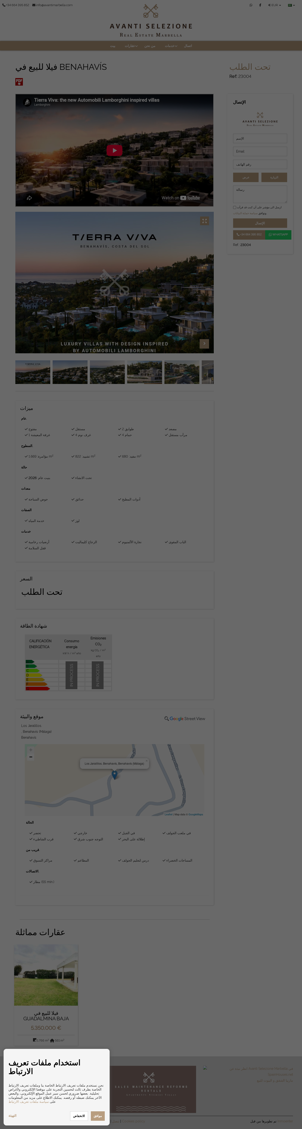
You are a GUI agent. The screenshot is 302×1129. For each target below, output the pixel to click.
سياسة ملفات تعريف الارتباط (28, 1102)
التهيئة (12, 1115)
